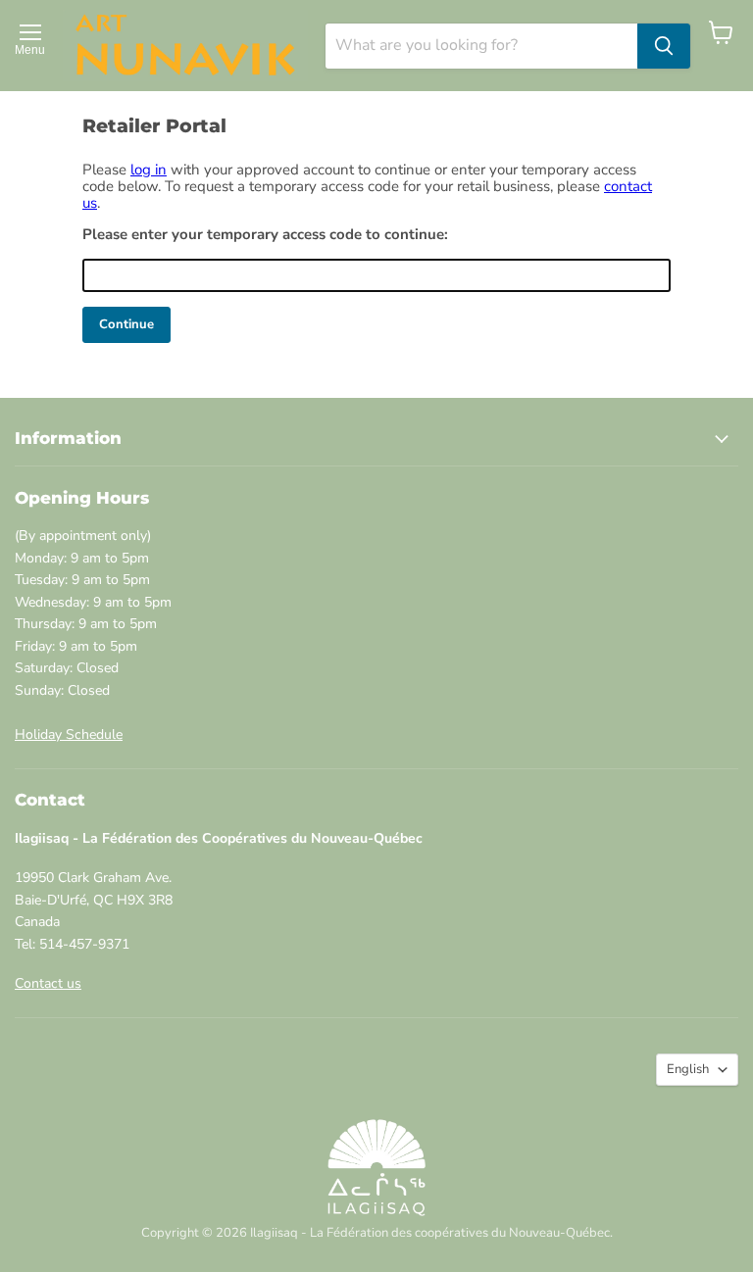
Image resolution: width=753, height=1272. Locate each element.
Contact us (48, 983)
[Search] (663, 46)
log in (148, 169)
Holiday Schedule (69, 734)
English (688, 1069)
